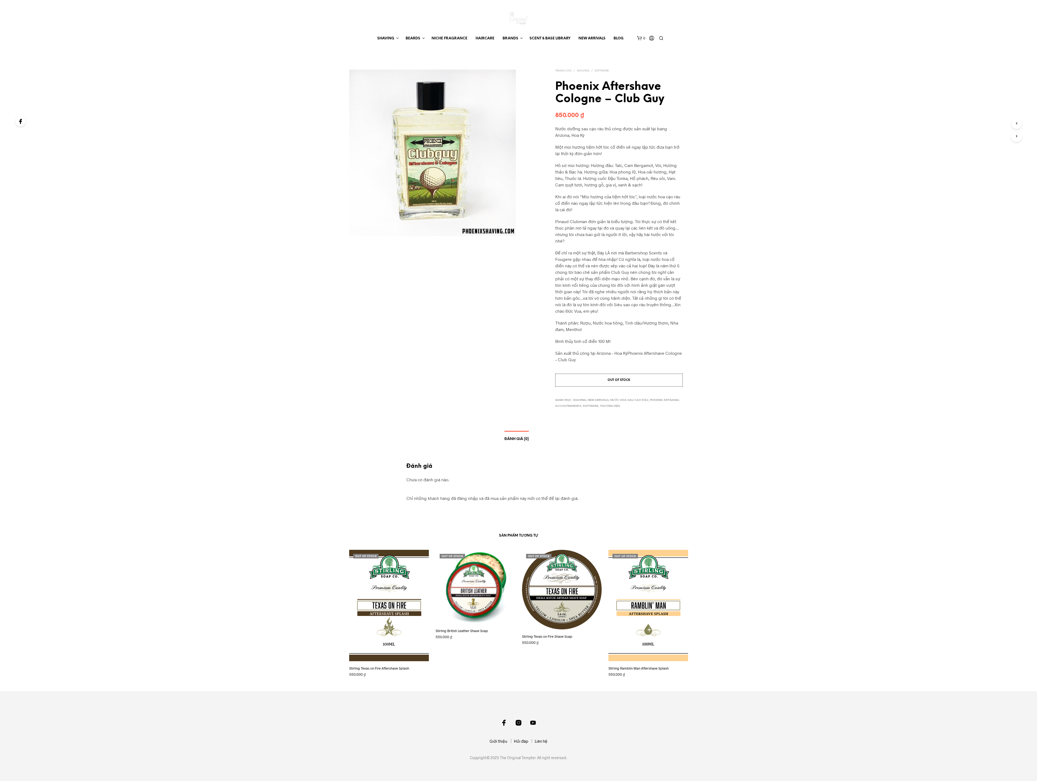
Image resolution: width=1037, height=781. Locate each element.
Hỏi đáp (521, 741)
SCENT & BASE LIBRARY (550, 38)
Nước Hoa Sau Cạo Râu (629, 400)
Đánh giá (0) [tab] (516, 439)
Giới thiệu (498, 741)
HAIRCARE (485, 38)
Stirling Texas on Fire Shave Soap (547, 636)
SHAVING (385, 38)
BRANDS (510, 38)
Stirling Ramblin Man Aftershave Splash (638, 668)
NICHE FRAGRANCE (449, 38)
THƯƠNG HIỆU (610, 406)
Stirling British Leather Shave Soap (462, 631)
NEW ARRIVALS (591, 38)
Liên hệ (541, 741)
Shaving (583, 70)
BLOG (619, 38)
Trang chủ (563, 70)
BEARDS (413, 38)
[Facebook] (20, 121)
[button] (641, 38)
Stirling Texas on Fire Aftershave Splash (379, 668)
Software (602, 70)
